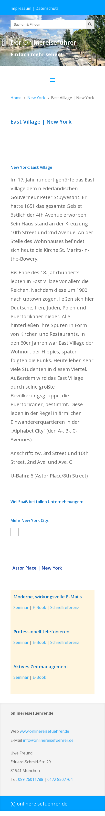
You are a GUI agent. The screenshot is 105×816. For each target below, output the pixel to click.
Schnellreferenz (64, 607)
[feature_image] (52, 551)
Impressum (20, 8)
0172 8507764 (60, 779)
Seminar (21, 607)
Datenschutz (47, 8)
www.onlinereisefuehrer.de (44, 731)
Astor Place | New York (37, 568)
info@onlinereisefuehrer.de (48, 740)
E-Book (39, 607)
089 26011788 (30, 779)
